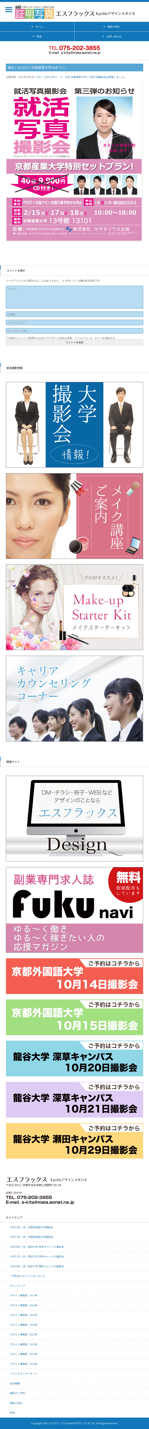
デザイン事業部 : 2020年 (23, 1325)
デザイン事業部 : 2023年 (23, 1354)
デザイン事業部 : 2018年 (23, 1305)
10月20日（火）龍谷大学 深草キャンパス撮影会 (37, 1247)
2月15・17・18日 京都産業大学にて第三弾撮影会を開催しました (87, 77)
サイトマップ (17, 1286)
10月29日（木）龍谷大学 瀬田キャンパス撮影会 (37, 1266)
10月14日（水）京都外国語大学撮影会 (31, 1227)
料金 (12, 1412)
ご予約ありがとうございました (27, 1276)
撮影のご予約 (17, 1393)
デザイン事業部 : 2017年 (23, 1295)
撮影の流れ (16, 1403)
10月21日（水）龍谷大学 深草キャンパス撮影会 (37, 1256)
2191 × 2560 (42, 77)
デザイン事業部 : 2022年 (23, 1344)
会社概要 (15, 1383)
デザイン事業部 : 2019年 (23, 1315)
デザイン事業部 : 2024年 (23, 1364)
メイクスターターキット (24, 1373)
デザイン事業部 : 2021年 (23, 1334)
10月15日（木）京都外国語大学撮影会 (31, 1237)
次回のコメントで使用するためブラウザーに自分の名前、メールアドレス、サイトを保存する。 (63, 338)
